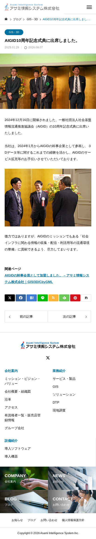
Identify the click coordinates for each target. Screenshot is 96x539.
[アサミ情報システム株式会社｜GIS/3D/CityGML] (32, 7)
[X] (48, 358)
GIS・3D (14, 32)
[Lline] (43, 297)
